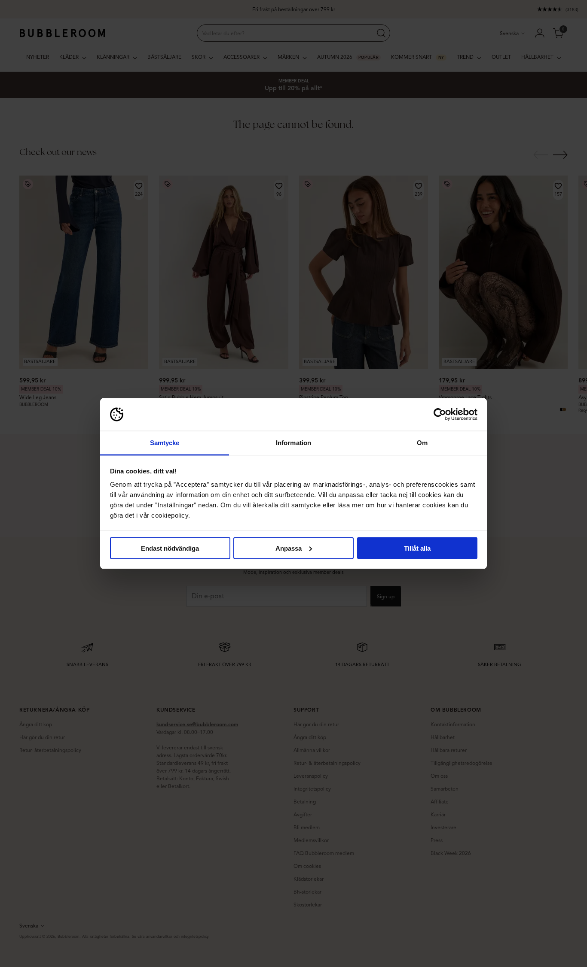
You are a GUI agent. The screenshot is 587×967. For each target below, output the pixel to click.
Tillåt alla (417, 548)
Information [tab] (293, 442)
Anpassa (288, 548)
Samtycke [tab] (165, 442)
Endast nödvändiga (170, 548)
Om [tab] (422, 442)
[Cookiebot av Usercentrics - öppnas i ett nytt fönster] (439, 414)
